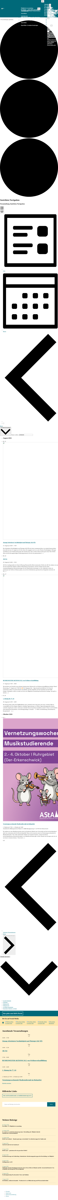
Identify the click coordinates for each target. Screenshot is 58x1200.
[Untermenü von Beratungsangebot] (48, 18)
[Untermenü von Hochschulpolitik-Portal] (51, 25)
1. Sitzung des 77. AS (8, 698)
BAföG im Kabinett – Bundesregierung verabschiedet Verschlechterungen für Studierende (24, 1139)
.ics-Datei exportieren (8, 1007)
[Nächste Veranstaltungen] (3, 423)
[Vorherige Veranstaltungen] (30, 421)
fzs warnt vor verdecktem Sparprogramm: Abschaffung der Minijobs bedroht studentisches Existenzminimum (21, 1132)
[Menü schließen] (42, 1)
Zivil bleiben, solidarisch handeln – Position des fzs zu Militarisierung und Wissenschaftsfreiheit (25, 1180)
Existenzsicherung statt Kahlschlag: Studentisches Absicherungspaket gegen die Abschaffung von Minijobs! (28, 1156)
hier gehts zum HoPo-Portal (12, 1013)
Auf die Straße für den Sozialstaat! (10, 1144)
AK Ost (5, 559)
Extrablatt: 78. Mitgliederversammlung (12, 1126)
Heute (1, 426)
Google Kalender (7, 1000)
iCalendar (5, 1002)
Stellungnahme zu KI (7, 1162)
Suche (51, 1104)
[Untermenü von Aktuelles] (50, 4)
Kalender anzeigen (6, 1083)
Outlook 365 (6, 1004)
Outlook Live (6, 1005)
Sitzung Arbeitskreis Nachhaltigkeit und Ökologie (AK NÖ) (19, 542)
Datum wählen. (15, 434)
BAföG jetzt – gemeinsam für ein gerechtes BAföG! (14, 1150)
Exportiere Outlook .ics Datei (10, 1008)
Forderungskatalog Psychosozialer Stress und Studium (15, 1174)
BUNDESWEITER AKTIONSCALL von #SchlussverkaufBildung (20, 680)
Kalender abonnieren (5, 956)
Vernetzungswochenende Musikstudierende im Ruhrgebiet (19, 824)
